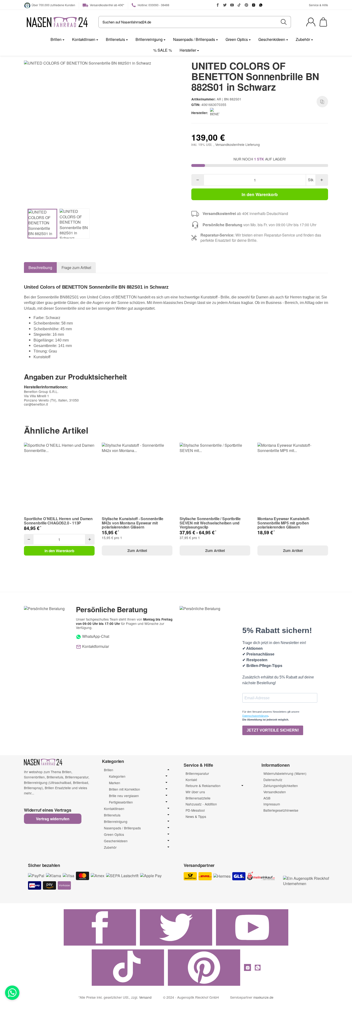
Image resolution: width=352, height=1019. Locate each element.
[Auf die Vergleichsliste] (322, 101)
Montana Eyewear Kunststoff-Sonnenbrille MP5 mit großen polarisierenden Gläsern (283, 523)
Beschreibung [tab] (40, 267)
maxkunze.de (263, 997)
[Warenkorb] (323, 22)
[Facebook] (218, 5)
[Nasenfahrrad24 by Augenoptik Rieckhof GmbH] (57, 22)
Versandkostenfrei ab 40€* (106, 5)
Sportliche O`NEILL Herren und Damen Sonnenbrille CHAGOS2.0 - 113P (58, 521)
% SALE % (162, 50)
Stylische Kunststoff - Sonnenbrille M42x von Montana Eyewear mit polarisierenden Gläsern (132, 523)
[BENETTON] (215, 112)
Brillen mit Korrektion (124, 789)
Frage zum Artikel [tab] (76, 267)
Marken (114, 783)
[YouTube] (232, 5)
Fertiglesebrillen (121, 802)
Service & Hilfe (318, 5)
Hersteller (188, 50)
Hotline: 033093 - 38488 (153, 5)
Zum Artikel (137, 550)
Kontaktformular (95, 646)
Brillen (56, 39)
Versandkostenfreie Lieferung (237, 144)
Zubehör (303, 39)
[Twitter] (225, 5)
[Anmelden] (311, 22)
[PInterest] (246, 5)
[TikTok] (239, 5)
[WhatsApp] (261, 5)
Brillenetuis (115, 39)
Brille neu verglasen (124, 795)
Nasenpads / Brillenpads (194, 39)
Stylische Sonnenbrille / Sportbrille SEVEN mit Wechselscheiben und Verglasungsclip (210, 523)
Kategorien (117, 776)
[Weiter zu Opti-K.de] (307, 880)
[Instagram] (253, 5)
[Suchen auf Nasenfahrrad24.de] (284, 22)
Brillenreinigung (149, 39)
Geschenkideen (271, 39)
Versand (145, 997)
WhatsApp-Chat (95, 636)
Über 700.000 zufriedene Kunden (53, 5)
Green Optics (237, 39)
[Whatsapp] (12, 993)
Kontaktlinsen (83, 39)
